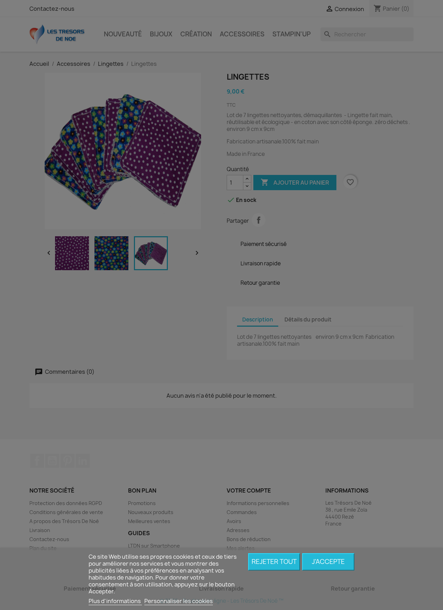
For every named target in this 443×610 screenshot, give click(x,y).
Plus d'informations (115, 601)
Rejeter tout (274, 561)
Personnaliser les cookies (178, 601)
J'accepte (328, 561)
